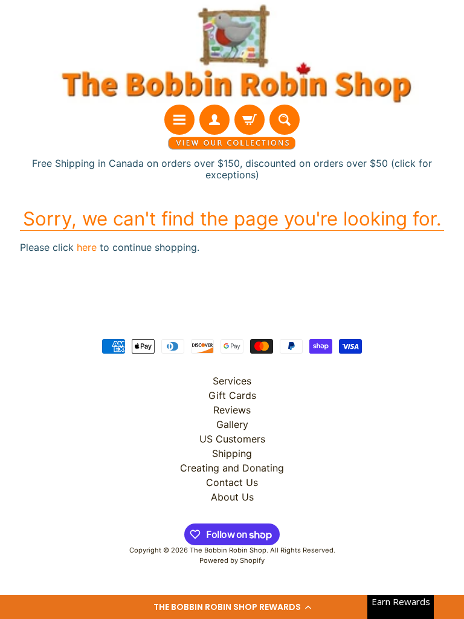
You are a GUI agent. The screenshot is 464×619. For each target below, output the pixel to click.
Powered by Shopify (232, 560)
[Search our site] (284, 120)
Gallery (232, 424)
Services (232, 381)
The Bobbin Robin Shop (228, 550)
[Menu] (179, 120)
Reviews (232, 410)
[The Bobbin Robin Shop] (232, 52)
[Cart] (249, 120)
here (87, 247)
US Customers (232, 439)
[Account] (214, 120)
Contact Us (232, 482)
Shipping (232, 453)
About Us (232, 497)
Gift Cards (232, 395)
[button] (232, 607)
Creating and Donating (232, 468)
